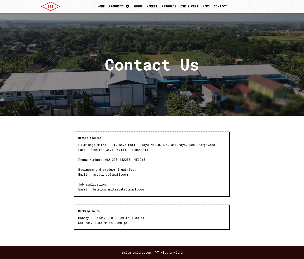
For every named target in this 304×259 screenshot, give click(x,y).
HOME (101, 6)
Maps (206, 6)
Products (116, 6)
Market (152, 6)
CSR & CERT (189, 6)
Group (137, 6)
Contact (220, 6)
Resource (169, 6)
